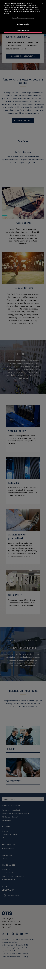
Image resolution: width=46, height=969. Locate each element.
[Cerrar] (42, 3)
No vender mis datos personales (23, 18)
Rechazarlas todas (23, 24)
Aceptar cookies (23, 30)
